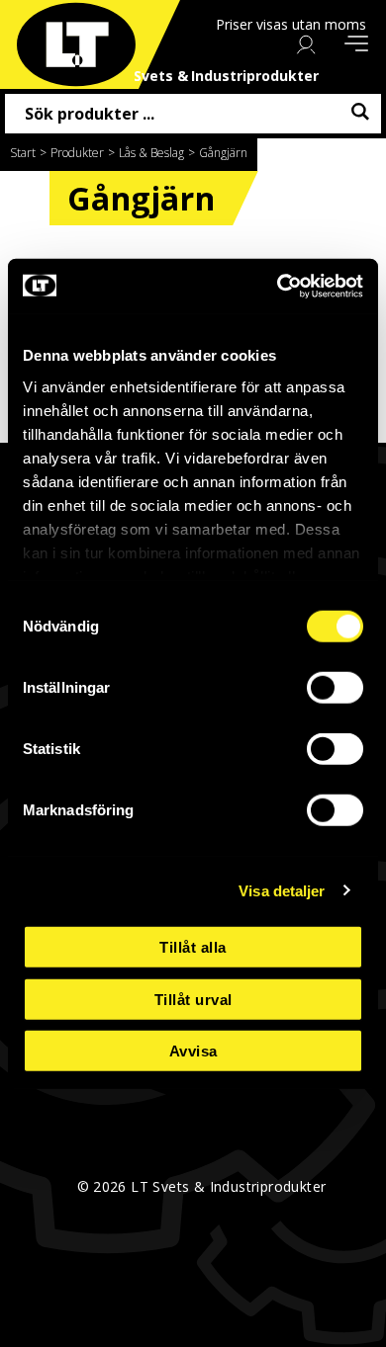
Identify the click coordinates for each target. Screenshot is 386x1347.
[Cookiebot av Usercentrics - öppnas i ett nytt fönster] (277, 285)
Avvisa (193, 1051)
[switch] (335, 688)
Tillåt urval (193, 998)
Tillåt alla (193, 947)
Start (23, 152)
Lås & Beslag (151, 152)
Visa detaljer (282, 890)
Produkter (77, 152)
